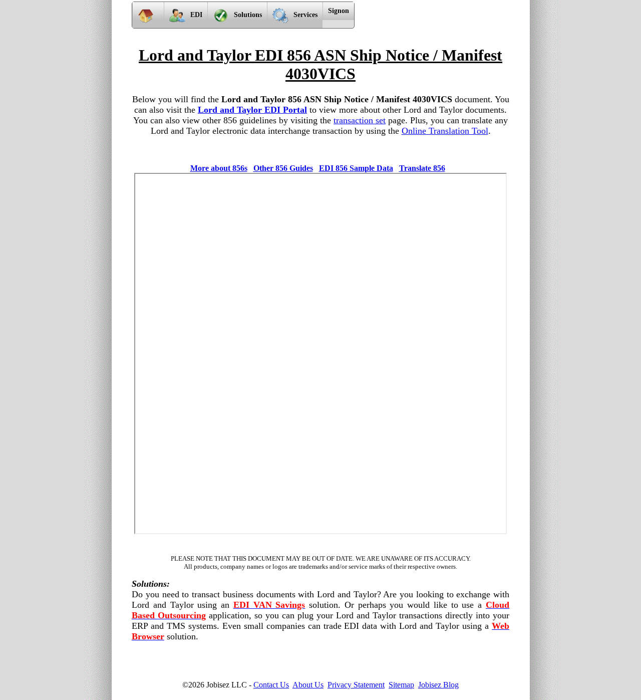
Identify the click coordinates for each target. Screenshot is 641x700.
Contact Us (271, 684)
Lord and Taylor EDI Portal (252, 110)
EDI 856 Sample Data (356, 168)
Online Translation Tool (445, 131)
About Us (308, 684)
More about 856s (218, 168)
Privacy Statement (356, 684)
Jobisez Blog (438, 684)
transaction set (360, 120)
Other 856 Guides (283, 168)
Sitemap (401, 684)
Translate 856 (422, 168)
